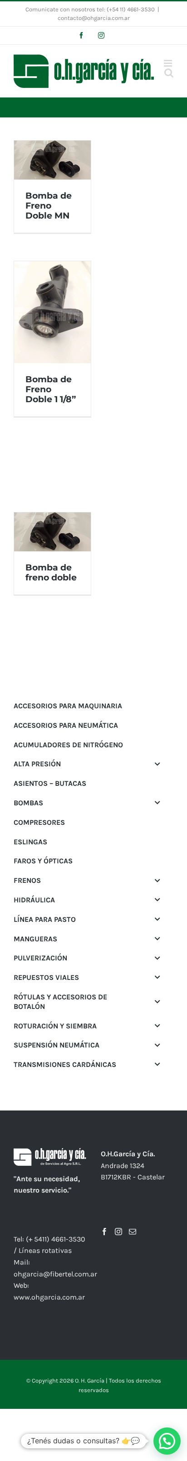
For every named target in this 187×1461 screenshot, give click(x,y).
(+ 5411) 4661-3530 (55, 1239)
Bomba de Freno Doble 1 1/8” (50, 389)
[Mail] (132, 1231)
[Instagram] (118, 1231)
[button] (167, 1441)
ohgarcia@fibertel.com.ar (55, 1274)
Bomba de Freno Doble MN (48, 205)
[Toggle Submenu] (157, 764)
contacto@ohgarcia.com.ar (94, 18)
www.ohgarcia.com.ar (49, 1297)
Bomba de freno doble (51, 572)
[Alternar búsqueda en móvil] (168, 73)
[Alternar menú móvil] (168, 63)
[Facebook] (104, 1231)
